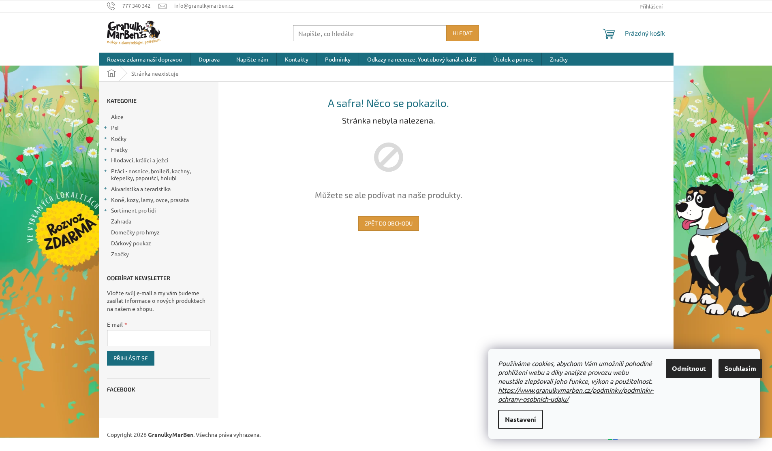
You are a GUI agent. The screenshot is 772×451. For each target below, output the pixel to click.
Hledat (463, 33)
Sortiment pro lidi (133, 210)
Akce (117, 116)
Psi (115, 127)
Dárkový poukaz (131, 243)
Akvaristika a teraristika (141, 188)
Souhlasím (740, 368)
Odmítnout (689, 368)
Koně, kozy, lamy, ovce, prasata (150, 199)
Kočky (118, 138)
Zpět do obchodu (389, 223)
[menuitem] (144, 59)
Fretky (119, 149)
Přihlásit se (130, 358)
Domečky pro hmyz (135, 232)
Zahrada (121, 221)
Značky (120, 253)
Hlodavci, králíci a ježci (140, 160)
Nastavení (520, 419)
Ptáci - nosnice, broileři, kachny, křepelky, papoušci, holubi (151, 174)
